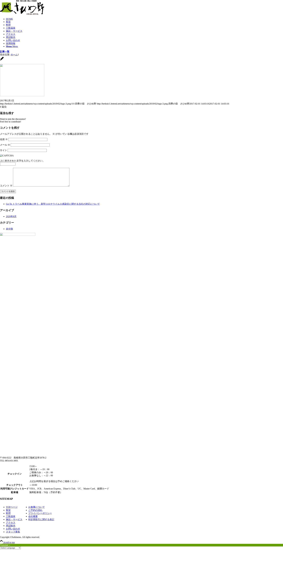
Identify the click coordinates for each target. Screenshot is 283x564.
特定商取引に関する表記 (41, 519)
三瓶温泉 (10, 516)
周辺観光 (10, 525)
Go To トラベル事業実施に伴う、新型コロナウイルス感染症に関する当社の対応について (53, 204)
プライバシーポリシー (40, 513)
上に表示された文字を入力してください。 (22, 160)
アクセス (10, 522)
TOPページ (12, 507)
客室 (8, 510)
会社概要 (33, 516)
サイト (3, 150)
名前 (4, 139)
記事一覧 (4, 51)
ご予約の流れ (35, 510)
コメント (6, 185)
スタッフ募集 (13, 532)
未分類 (9, 229)
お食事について (36, 507)
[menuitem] (144, 19)
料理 (8, 513)
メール (5, 145)
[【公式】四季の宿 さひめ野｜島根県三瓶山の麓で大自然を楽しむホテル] (22, 14)
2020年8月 (11, 216)
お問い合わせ (13, 528)
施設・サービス (14, 519)
